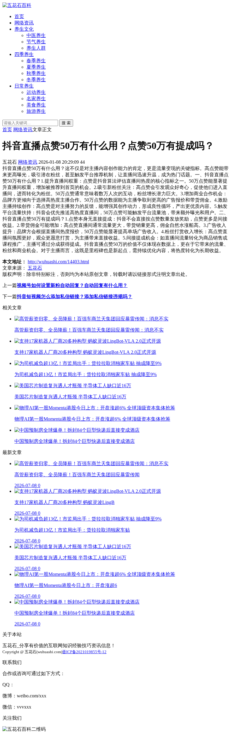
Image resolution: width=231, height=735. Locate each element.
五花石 (35, 267)
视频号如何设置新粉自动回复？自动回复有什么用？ (72, 285)
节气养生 (36, 41)
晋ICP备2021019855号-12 (84, 652)
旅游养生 (36, 111)
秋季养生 (36, 73)
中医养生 (36, 35)
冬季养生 (36, 79)
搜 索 (66, 123)
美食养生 (36, 104)
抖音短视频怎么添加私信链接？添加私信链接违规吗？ (74, 296)
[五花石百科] (16, 5)
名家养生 (36, 98)
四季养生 (24, 54)
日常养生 (24, 85)
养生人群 (36, 48)
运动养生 (36, 92)
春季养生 (36, 60)
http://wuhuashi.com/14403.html (58, 261)
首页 (19, 16)
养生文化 (24, 29)
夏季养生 (36, 66)
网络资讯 (24, 22)
